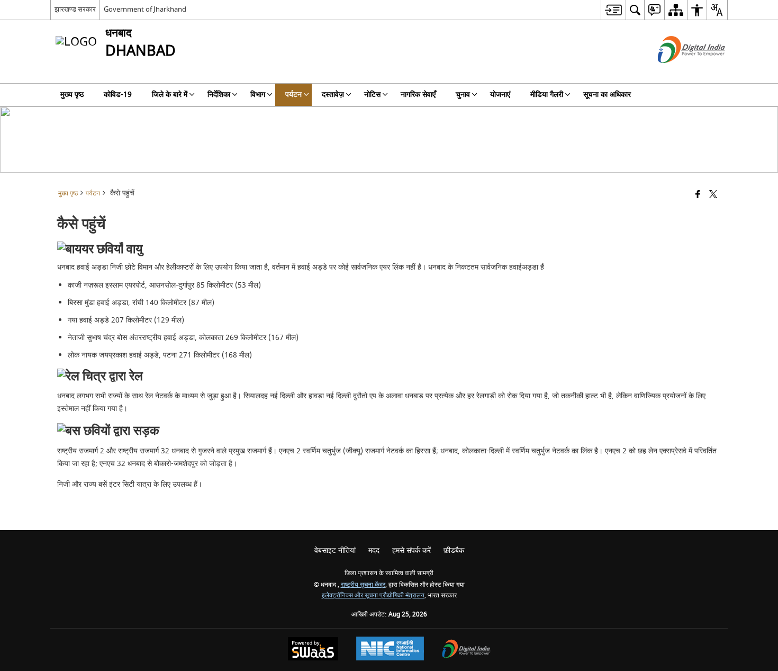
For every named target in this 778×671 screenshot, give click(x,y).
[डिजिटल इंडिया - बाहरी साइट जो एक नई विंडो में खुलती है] (678, 72)
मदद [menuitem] (373, 550)
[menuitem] (613, 10)
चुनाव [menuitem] (463, 94)
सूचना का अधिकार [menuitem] (607, 94)
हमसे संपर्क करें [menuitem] (411, 550)
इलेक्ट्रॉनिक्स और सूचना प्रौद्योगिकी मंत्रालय (373, 595)
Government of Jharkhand (145, 9)
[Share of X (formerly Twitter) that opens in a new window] (713, 195)
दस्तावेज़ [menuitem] (333, 94)
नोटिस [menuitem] (372, 94)
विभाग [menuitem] (257, 94)
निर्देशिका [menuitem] (218, 94)
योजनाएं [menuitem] (500, 94)
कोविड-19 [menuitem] (118, 94)
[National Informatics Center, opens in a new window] (390, 650)
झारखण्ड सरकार (75, 9)
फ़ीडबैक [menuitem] (454, 550)
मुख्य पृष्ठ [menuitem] (72, 94)
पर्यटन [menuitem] (293, 94)
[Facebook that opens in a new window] (697, 195)
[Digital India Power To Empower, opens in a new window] (466, 650)
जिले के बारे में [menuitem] (169, 94)
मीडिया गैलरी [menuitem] (546, 94)
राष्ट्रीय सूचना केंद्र (363, 584)
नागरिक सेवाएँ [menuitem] (418, 94)
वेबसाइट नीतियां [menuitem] (335, 550)
